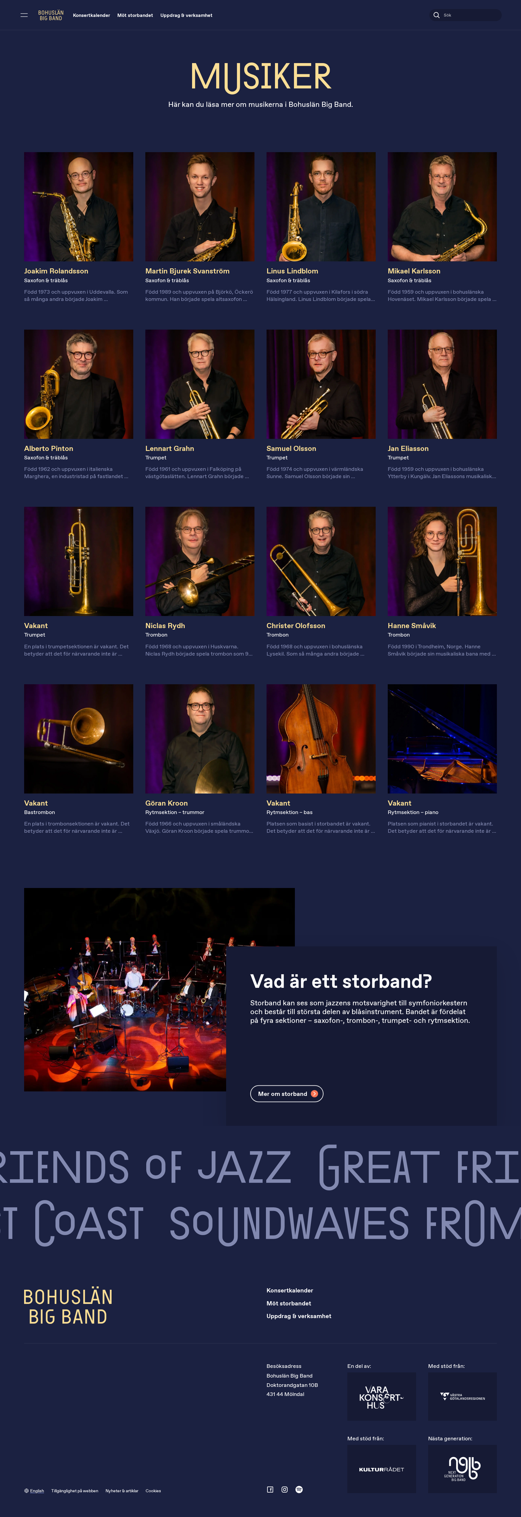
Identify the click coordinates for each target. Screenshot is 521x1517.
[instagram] (284, 1489)
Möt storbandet (135, 15)
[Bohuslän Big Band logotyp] (51, 15)
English (37, 1490)
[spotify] (299, 1489)
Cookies (153, 1490)
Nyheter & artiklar (122, 1490)
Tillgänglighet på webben (74, 1490)
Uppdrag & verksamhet (186, 15)
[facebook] (270, 1489)
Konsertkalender (91, 15)
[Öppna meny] (24, 15)
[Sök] (436, 15)
